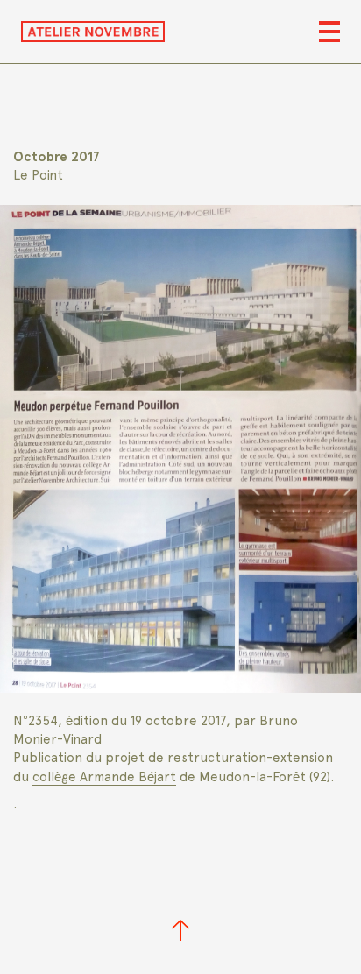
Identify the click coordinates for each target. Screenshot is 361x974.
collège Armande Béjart (104, 777)
